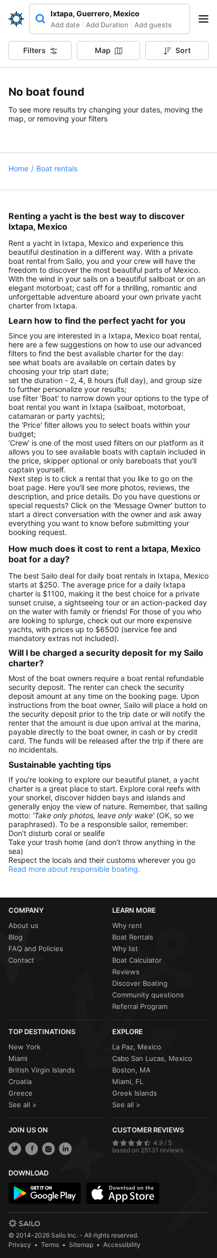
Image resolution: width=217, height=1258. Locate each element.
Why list (125, 948)
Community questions (148, 995)
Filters (34, 50)
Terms (50, 1245)
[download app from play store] (44, 1193)
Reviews (126, 971)
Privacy (19, 1245)
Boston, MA (131, 1070)
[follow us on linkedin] (65, 1148)
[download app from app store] (122, 1193)
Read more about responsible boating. (74, 868)
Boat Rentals (132, 937)
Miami (17, 1058)
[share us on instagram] (48, 1148)
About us (23, 925)
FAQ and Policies (35, 948)
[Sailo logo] (24, 1223)
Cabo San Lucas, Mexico (152, 1058)
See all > (22, 1104)
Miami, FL (127, 1081)
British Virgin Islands (41, 1070)
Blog (15, 937)
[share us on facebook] (31, 1148)
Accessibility (122, 1245)
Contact (21, 960)
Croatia (20, 1081)
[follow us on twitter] (14, 1148)
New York (24, 1047)
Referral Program (139, 1006)
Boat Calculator (137, 960)
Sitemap (81, 1245)
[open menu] (207, 18)
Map (103, 50)
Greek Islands (134, 1093)
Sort (183, 50)
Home (18, 168)
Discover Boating (139, 983)
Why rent (127, 925)
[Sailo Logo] (16, 19)
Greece (20, 1093)
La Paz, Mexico (136, 1047)
